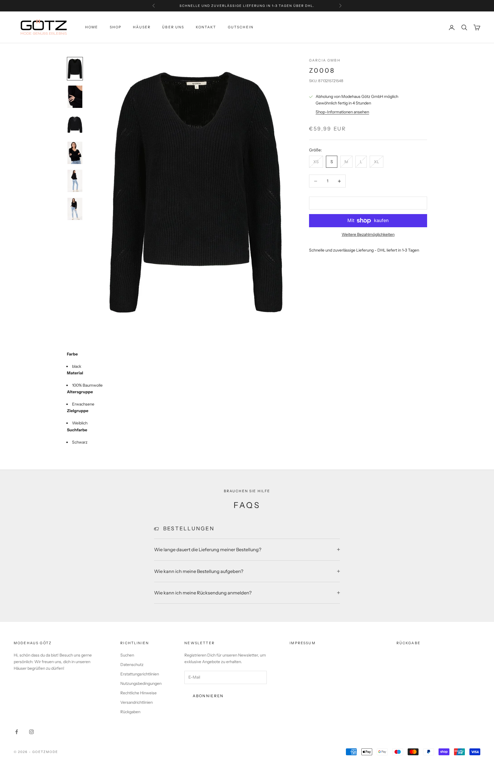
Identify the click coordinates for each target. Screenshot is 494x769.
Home (91, 27)
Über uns (173, 27)
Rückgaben (130, 711)
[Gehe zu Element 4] (75, 153)
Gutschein (241, 27)
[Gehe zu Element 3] (75, 125)
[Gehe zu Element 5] (75, 181)
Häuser (142, 27)
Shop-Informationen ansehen (342, 112)
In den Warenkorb (368, 203)
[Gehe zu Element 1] (75, 68)
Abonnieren (208, 695)
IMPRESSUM (302, 643)
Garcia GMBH (324, 60)
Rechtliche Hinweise (138, 692)
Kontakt (206, 27)
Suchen (127, 655)
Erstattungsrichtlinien (139, 674)
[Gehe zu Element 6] (75, 209)
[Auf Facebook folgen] (16, 732)
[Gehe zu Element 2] (75, 96)
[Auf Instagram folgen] (31, 732)
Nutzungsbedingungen (141, 683)
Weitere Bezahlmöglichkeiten (368, 234)
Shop (116, 27)
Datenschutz (132, 664)
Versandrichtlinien (136, 702)
